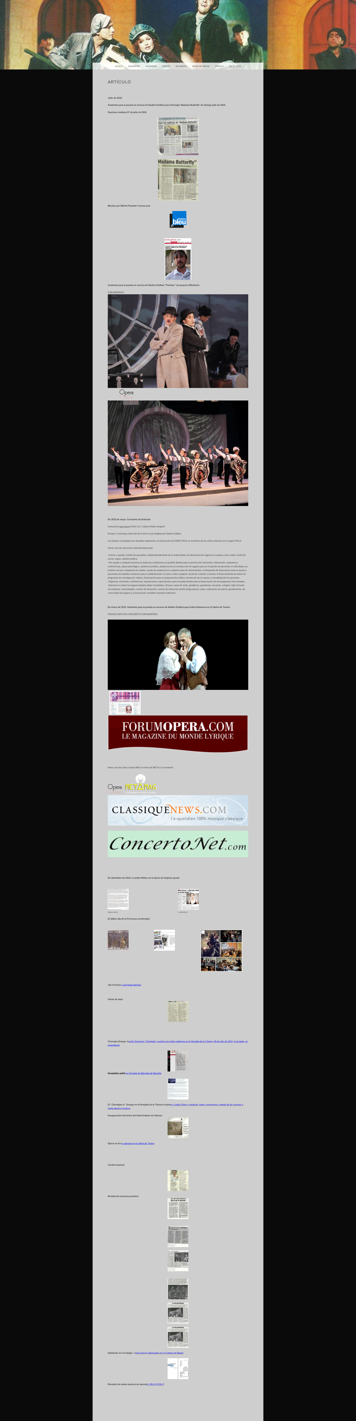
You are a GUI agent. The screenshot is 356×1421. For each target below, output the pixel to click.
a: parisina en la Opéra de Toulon (138, 1143)
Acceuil (119, 66)
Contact (219, 66)
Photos (166, 66)
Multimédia (181, 66)
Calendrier (151, 66)
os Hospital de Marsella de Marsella (143, 1073)
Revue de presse (201, 66)
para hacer (124, 526)
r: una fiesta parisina (131, 985)
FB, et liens (235, 66)
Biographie (134, 66)
